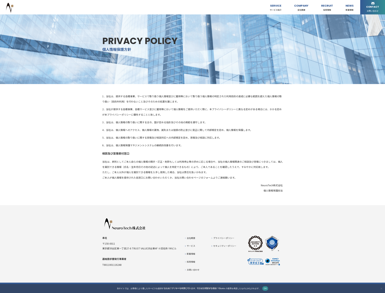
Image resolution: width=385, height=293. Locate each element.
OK (265, 288)
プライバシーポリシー (223, 237)
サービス (191, 245)
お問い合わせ (193, 269)
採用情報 (191, 261)
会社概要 (191, 237)
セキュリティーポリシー (224, 245)
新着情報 (191, 253)
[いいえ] (381, 288)
